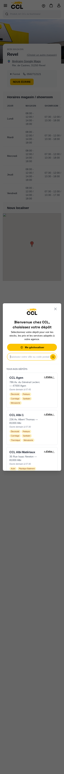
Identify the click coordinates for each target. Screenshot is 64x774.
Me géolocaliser (34, 347)
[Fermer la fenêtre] (55, 309)
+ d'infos (48, 377)
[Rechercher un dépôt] (53, 357)
